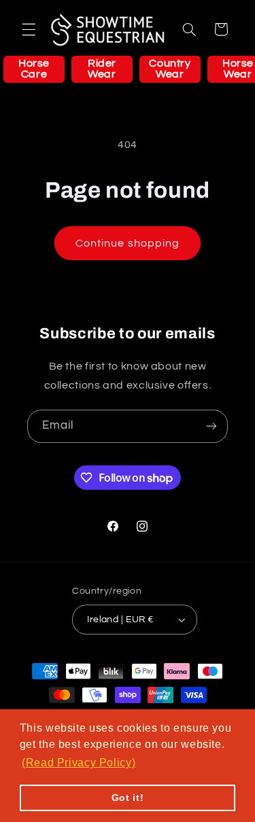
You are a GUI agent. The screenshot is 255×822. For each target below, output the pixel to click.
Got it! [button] (127, 797)
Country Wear (169, 68)
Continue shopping (127, 243)
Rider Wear (102, 68)
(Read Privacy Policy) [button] (78, 762)
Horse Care (34, 68)
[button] (28, 29)
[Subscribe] (211, 426)
